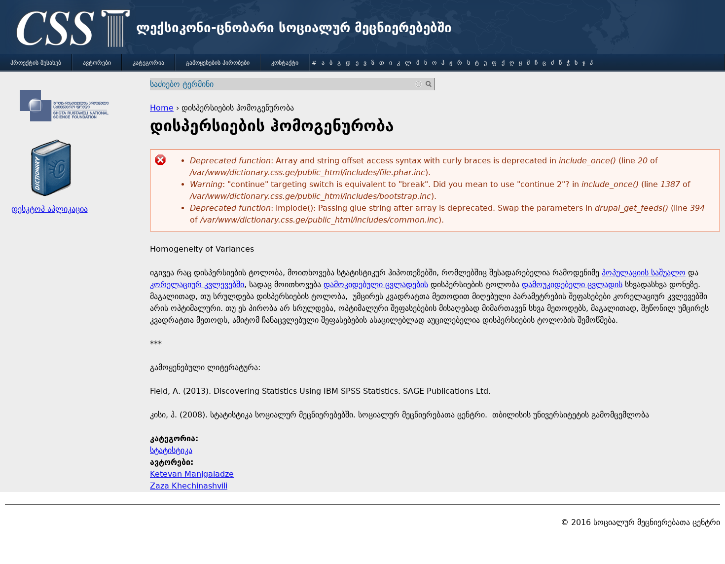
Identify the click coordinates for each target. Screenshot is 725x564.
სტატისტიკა (171, 450)
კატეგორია (148, 62)
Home (162, 108)
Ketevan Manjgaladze (192, 474)
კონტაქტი (284, 62)
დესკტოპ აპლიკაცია (49, 209)
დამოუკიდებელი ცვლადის (572, 284)
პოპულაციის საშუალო (644, 272)
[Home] (70, 29)
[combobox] (286, 84)
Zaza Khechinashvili (188, 485)
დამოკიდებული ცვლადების (376, 284)
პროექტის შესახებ (35, 62)
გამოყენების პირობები (218, 62)
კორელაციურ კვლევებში (197, 284)
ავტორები (97, 62)
